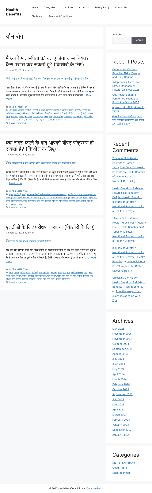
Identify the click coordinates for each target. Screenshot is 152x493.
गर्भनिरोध (78, 110)
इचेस (11, 194)
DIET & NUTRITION (18, 107)
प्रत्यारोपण (68, 116)
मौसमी (15, 119)
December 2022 (122, 429)
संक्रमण (25, 279)
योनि (63, 276)
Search (116, 34)
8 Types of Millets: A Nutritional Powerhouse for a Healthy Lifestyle (128, 206)
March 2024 (119, 379)
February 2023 (121, 419)
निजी (46, 116)
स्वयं (52, 279)
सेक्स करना (62, 119)
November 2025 (122, 333)
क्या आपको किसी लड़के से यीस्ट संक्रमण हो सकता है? (46, 194)
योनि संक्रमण (46, 201)
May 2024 (118, 369)
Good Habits (120, 467)
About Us (84, 7)
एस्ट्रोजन (49, 110)
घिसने (21, 116)
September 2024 (122, 348)
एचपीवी (22, 272)
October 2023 (120, 389)
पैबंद (50, 116)
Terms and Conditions (60, 16)
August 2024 (120, 353)
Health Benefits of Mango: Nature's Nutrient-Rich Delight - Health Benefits (128, 193)
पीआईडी (31, 276)
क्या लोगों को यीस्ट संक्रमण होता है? (56, 197)
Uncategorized (121, 472)
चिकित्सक (79, 272)
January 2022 (120, 434)
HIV (11, 272)
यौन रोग (21, 119)
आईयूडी (21, 110)
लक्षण (78, 201)
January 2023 (120, 424)
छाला (85, 272)
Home (35, 7)
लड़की (83, 201)
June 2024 (118, 364)
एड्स (28, 272)
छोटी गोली (28, 116)
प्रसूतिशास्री (78, 116)
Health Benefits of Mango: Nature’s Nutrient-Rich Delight (128, 177)
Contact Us (121, 7)
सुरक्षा (50, 119)
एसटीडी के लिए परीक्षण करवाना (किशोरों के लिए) (50, 227)
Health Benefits (13, 11)
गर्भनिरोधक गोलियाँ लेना (44, 113)
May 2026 (118, 328)
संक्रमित (32, 279)
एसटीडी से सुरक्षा (39, 110)
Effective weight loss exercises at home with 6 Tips (127, 296)
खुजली (85, 197)
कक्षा (23, 194)
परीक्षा (24, 276)
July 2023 (118, 399)
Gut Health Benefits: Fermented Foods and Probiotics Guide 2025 (125, 98)
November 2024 (122, 338)
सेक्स (55, 119)
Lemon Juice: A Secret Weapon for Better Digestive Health (128, 266)
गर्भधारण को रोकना (66, 110)
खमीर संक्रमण (76, 197)
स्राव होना (46, 279)
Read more (15, 183)
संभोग (44, 119)
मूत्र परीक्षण (51, 276)
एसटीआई (28, 110)
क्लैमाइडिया (62, 272)
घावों (72, 272)
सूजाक (39, 279)
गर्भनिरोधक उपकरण (13, 113)
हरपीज (58, 279)
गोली (65, 113)
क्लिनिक (54, 272)
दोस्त (8, 201)
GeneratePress (95, 488)
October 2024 (120, 343)
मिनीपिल (9, 119)
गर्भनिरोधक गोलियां (28, 113)
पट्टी (13, 276)
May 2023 (118, 404)
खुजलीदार (92, 197)
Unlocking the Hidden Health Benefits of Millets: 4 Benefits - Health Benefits (128, 282)
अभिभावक (13, 110)
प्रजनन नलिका (16, 201)
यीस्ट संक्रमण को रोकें (31, 201)
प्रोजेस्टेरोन (88, 116)
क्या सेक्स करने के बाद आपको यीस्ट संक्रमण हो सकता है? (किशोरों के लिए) (50, 145)
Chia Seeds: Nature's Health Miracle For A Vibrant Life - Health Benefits (129, 223)
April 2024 (118, 374)
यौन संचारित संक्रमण (33, 119)
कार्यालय (46, 272)
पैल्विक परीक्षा (58, 116)
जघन (90, 272)
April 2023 (118, 409)
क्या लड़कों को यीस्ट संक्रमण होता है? (28, 197)
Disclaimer (37, 16)
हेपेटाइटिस (65, 279)
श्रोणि (18, 279)
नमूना (8, 276)
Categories (49, 7)
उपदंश (16, 272)
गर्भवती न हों (58, 113)
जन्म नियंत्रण (38, 116)
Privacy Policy (102, 7)
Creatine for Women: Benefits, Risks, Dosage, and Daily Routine (126, 73)
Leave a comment (18, 123)
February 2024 (121, 384)
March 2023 (119, 414)
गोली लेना (14, 116)
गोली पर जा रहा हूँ (75, 113)
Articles (69, 7)
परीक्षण (18, 276)
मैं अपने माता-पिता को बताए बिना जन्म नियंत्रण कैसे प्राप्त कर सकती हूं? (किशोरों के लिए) (49, 61)
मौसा (59, 276)
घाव (68, 272)
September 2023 (122, 394)
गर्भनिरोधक (86, 110)
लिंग (13, 279)
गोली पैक (86, 113)
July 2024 (118, 359)
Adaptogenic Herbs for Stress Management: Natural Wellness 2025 (126, 86)
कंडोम (56, 110)
